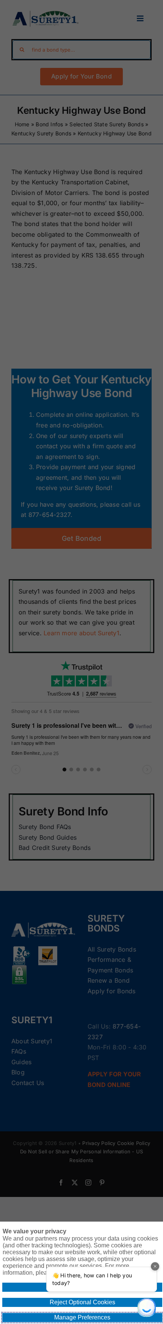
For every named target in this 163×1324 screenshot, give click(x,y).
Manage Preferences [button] (82, 1317)
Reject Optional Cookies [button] (82, 1302)
